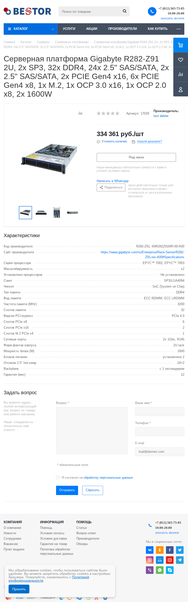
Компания (13, 522)
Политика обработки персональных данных (56, 551)
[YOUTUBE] (170, 560)
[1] (99, 114)
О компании (12, 528)
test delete (160, 116)
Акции (91, 29)
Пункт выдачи (14, 549)
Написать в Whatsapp (113, 181)
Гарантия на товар (53, 544)
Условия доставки (53, 538)
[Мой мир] (160, 560)
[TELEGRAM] (180, 560)
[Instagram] (149, 560)
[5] (117, 114)
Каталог (21, 29)
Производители (122, 29)
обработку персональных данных (108, 477)
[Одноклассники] (160, 550)
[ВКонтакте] (149, 550)
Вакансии (11, 544)
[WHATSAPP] (160, 570)
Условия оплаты (52, 533)
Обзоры (82, 544)
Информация (52, 522)
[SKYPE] (170, 570)
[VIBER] (149, 570)
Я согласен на (97, 477)
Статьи (81, 528)
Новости (10, 533)
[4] (113, 114)
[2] (103, 114)
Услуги (69, 29)
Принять (19, 589)
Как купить (157, 29)
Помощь (84, 522)
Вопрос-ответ (86, 533)
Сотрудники (12, 538)
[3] (108, 114)
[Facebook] (170, 550)
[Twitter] (180, 550)
